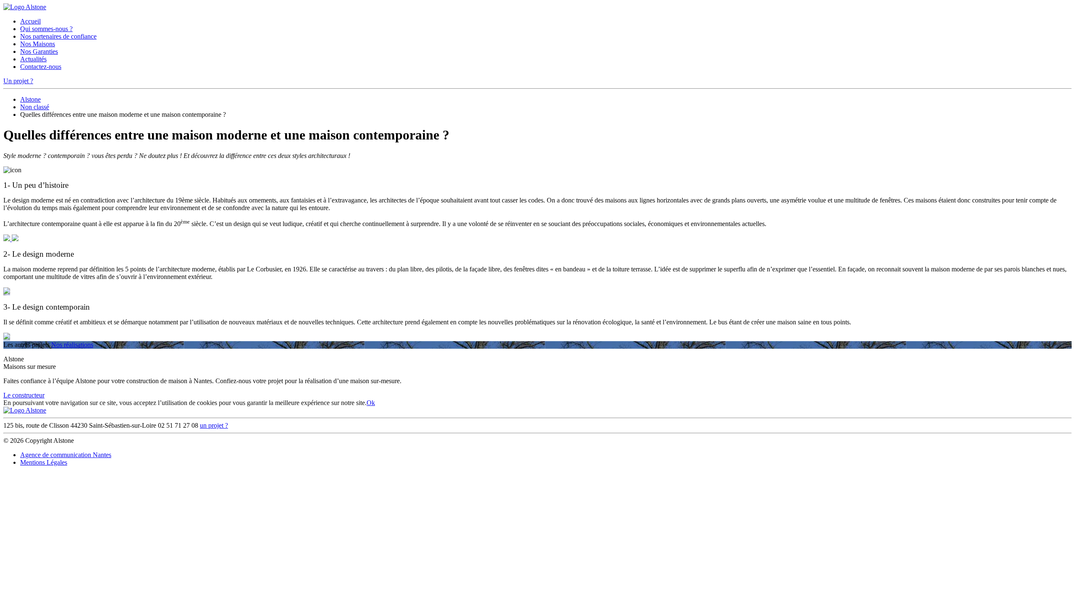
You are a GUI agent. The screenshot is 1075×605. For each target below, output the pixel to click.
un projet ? (214, 425)
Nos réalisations (72, 344)
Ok (371, 402)
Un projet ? (18, 80)
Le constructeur (24, 395)
